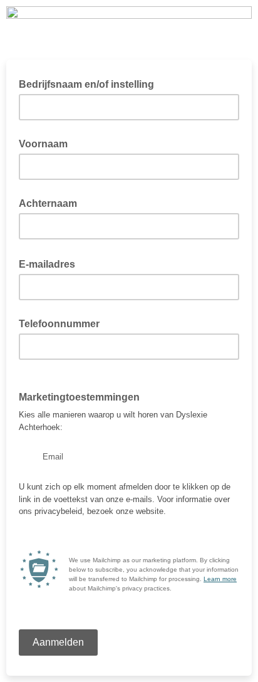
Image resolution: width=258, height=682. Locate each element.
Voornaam (43, 144)
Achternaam (48, 203)
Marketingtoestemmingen (79, 397)
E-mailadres (51, 263)
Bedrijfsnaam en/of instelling (86, 84)
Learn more (220, 578)
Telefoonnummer (59, 323)
